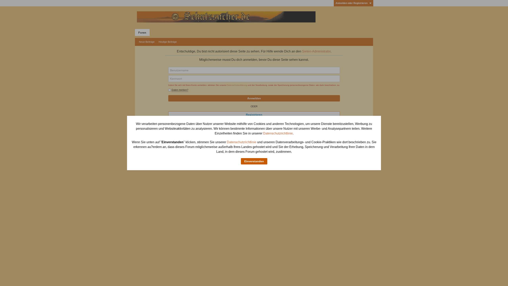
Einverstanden (254, 161)
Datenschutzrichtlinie (278, 133)
